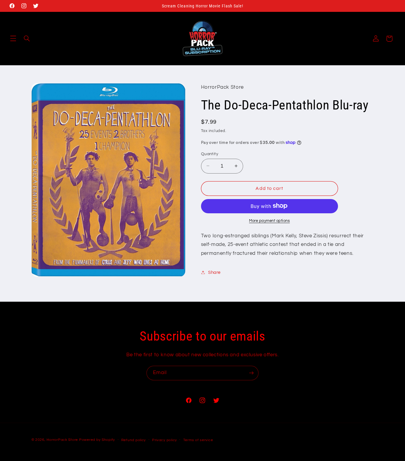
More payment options (269, 220)
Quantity (209, 154)
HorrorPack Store (62, 439)
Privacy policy (164, 440)
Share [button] (214, 272)
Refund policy (133, 440)
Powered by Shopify (97, 439)
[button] (13, 38)
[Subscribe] (251, 373)
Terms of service (198, 440)
